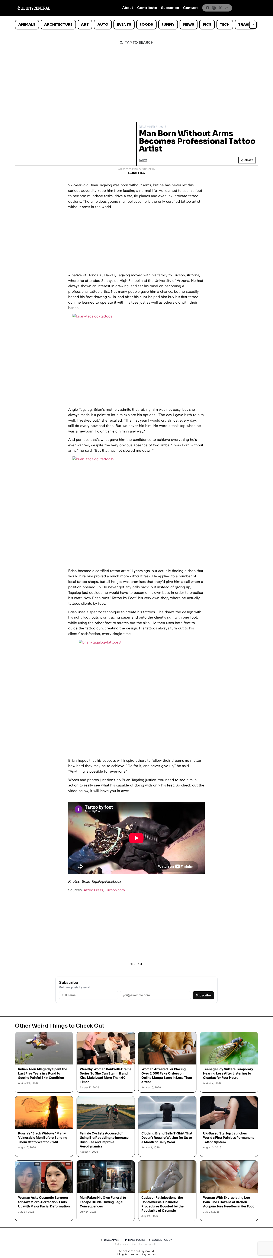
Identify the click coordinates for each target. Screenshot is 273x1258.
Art (85, 24)
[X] (220, 8)
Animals (26, 24)
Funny (168, 24)
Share (249, 160)
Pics (207, 24)
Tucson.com (115, 890)
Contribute (147, 8)
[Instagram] (214, 8)
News (188, 24)
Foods (146, 24)
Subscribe (170, 8)
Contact (190, 8)
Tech (224, 24)
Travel (245, 24)
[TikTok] (226, 8)
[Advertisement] (136, 81)
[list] (136, 24)
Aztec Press (93, 890)
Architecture (58, 24)
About (127, 8)
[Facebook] (207, 8)
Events (124, 24)
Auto (102, 24)
